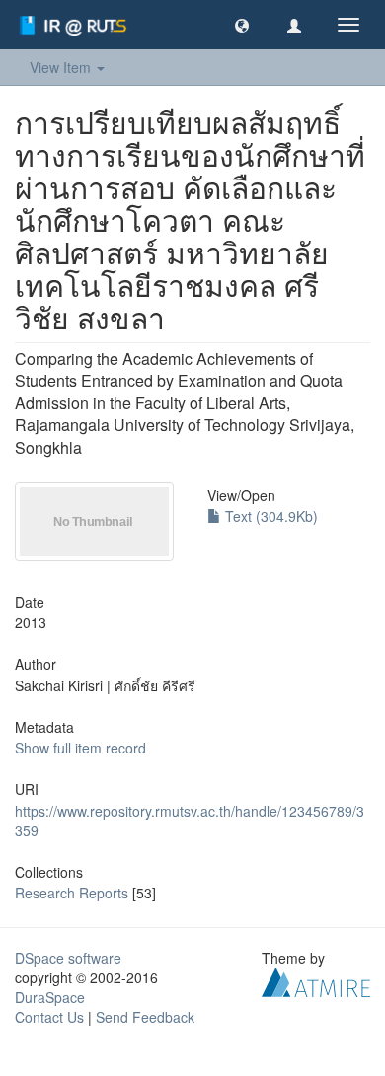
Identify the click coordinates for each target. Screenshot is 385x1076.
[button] (242, 24)
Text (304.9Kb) (269, 516)
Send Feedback (145, 1017)
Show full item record (80, 747)
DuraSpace (50, 997)
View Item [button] (62, 67)
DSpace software (68, 958)
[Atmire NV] (316, 980)
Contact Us (49, 1017)
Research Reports (71, 892)
